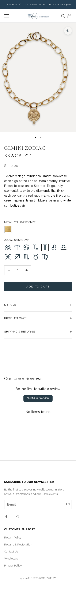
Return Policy (13, 537)
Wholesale (11, 558)
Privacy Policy (13, 565)
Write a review (38, 398)
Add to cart (38, 286)
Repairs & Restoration (18, 544)
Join (66, 504)
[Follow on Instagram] (17, 516)
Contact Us (11, 551)
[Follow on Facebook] (6, 516)
